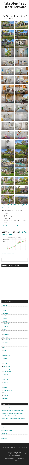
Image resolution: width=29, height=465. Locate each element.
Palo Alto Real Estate (6, 447)
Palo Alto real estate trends (7, 253)
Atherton (5, 305)
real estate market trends (7, 430)
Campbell (5, 315)
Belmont (5, 307)
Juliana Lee (10, 452)
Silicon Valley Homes (10, 458)
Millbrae (5, 347)
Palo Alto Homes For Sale (11, 226)
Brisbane (5, 310)
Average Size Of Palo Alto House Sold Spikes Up (13, 418)
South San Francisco (8, 390)
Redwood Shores (7, 371)
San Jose (5, 379)
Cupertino (5, 318)
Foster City (5, 326)
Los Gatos (5, 342)
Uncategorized (4, 438)
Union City (5, 395)
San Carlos (5, 377)
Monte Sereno (6, 353)
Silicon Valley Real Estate (14, 455)
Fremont (5, 329)
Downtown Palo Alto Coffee (8, 408)
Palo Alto (5, 363)
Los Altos (5, 337)
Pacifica (5, 361)
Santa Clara (5, 385)
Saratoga (5, 387)
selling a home (4, 433)
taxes (2, 435)
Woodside (5, 398)
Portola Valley (6, 366)
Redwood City (6, 369)
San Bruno (5, 374)
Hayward (5, 331)
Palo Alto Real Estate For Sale (14, 5)
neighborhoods (5, 428)
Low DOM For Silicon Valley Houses (10, 416)
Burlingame (5, 313)
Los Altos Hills (6, 339)
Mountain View (6, 355)
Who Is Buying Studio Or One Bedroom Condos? (12, 410)
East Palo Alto (6, 323)
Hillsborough (6, 334)
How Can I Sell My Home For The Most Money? (12, 413)
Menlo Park (6, 345)
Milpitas (5, 350)
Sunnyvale (5, 393)
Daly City (5, 321)
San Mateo (5, 382)
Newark (5, 358)
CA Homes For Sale (19, 458)
